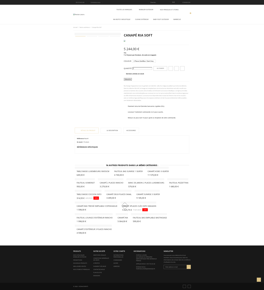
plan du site (97, 272)
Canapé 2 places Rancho (111, 182)
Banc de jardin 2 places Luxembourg (146, 182)
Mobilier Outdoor (146, 10)
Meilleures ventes (79, 266)
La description (112, 130)
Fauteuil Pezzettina (178, 182)
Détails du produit (87, 130)
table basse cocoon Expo (89, 194)
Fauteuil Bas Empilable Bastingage (150, 217)
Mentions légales (99, 255)
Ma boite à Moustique (121, 19)
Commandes (117, 260)
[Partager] (171, 68)
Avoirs (115, 263)
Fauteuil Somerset (86, 182)
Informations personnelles (118, 256)
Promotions (77, 260)
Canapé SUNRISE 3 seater (148, 194)
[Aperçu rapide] (80, 175)
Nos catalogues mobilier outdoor (79, 256)
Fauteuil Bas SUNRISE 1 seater (128, 171)
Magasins (96, 275)
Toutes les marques (124, 10)
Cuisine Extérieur (141, 19)
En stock (79, 142)
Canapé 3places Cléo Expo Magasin (139, 206)
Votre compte (119, 251)
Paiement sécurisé (99, 266)
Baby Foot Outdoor (161, 19)
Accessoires (131, 130)
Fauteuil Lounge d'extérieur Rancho (95, 217)
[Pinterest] (182, 68)
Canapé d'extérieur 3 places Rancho (94, 229)
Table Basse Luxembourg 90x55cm (93, 171)
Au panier (160, 68)
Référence (80, 138)
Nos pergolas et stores (169, 10)
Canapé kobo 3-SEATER (158, 171)
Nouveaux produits (80, 263)
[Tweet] (176, 68)
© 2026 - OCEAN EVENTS (80, 286)
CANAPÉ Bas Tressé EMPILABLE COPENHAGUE (97, 206)
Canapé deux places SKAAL (118, 194)
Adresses (116, 266)
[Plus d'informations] (85, 175)
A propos (96, 263)
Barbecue (177, 19)
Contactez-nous (94, 2)
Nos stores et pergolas (81, 269)
